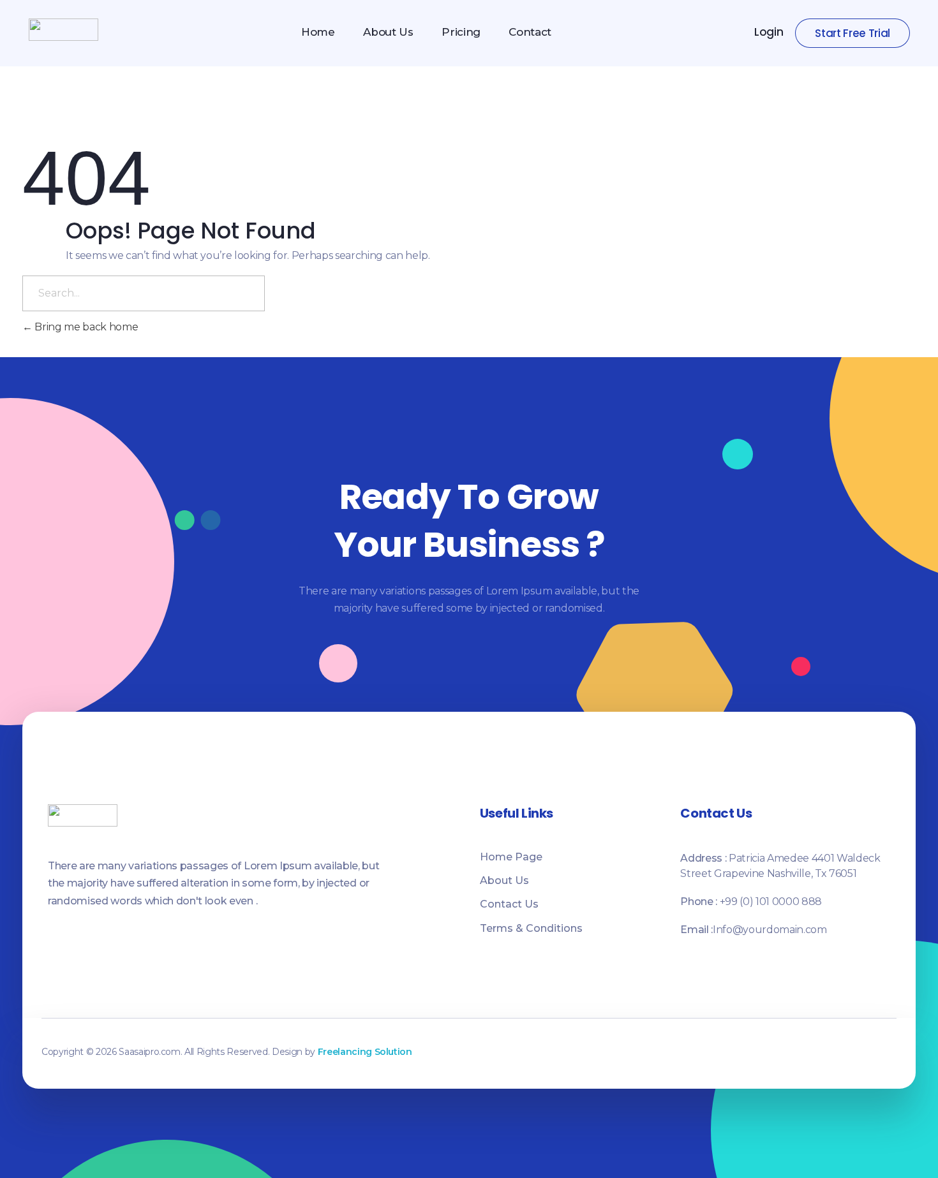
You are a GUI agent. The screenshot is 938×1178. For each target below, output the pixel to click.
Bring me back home (85, 327)
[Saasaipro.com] (63, 29)
